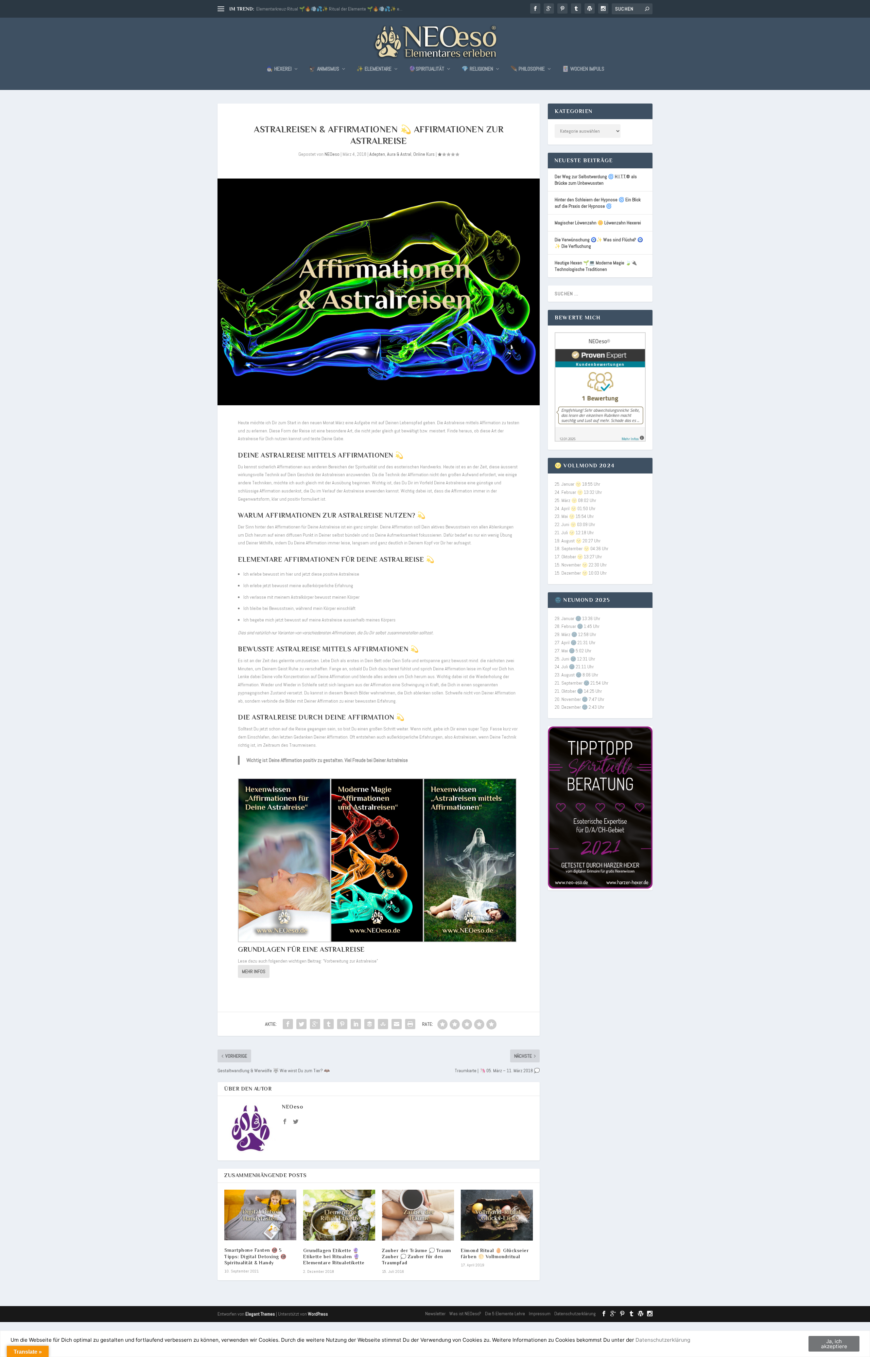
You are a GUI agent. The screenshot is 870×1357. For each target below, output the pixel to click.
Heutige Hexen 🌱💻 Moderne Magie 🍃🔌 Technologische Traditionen (596, 266)
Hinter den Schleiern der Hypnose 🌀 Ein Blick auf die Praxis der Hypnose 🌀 (598, 203)
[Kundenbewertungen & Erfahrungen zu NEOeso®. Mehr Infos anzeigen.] (600, 440)
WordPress (318, 1314)
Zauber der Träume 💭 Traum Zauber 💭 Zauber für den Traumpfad (416, 1256)
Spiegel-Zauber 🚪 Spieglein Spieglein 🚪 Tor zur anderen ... (313, 9)
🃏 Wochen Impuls (583, 69)
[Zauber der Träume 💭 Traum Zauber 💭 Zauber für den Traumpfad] (418, 1215)
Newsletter (435, 1313)
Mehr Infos (253, 971)
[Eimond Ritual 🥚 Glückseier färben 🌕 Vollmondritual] (497, 1215)
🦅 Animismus (324, 69)
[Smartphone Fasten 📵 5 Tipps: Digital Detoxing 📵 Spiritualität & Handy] (260, 1215)
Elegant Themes (260, 1314)
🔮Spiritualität (426, 69)
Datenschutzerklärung (575, 1313)
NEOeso (332, 154)
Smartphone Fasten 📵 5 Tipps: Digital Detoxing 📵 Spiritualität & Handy (255, 1256)
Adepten (377, 154)
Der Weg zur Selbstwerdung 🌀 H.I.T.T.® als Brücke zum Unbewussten (596, 179)
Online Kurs (424, 154)
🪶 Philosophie (527, 69)
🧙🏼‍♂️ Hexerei (279, 69)
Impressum (540, 1313)
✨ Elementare (374, 69)
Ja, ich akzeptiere (834, 1344)
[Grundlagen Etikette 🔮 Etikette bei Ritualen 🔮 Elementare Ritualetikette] (339, 1215)
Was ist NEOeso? (465, 1313)
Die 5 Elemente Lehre (505, 1313)
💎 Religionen (477, 69)
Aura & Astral (399, 154)
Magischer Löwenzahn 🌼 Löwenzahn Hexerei (598, 223)
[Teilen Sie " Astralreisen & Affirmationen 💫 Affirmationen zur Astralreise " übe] (288, 1024)
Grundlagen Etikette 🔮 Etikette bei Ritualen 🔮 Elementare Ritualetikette (334, 1256)
